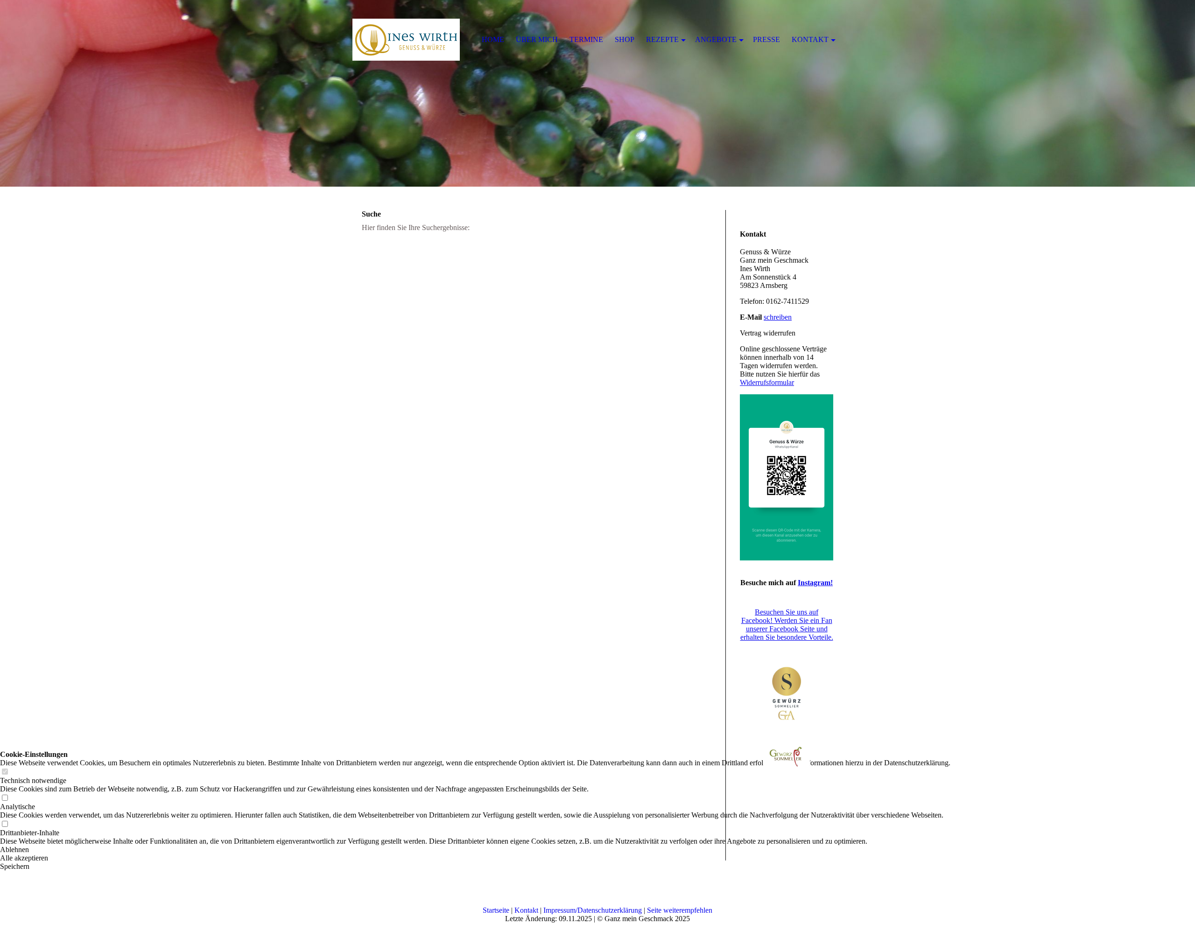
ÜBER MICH (537, 39)
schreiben (778, 317)
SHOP (624, 39)
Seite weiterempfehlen (679, 910)
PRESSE (766, 39)
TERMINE (586, 39)
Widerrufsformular (767, 382)
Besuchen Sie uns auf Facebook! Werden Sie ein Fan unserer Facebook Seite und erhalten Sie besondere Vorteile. (786, 624)
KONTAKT (810, 39)
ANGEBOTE (716, 39)
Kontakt (526, 910)
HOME (493, 39)
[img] (597, 93)
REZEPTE (662, 39)
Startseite (496, 910)
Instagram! (815, 583)
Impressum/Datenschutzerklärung (592, 910)
